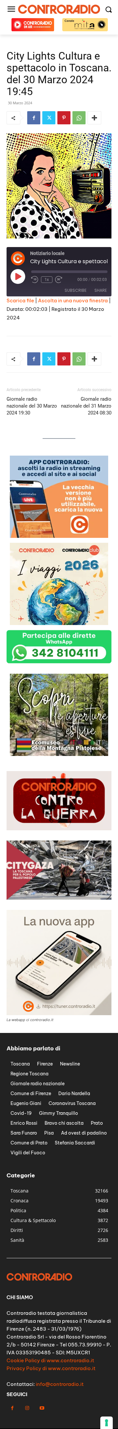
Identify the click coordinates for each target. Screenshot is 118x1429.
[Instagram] (27, 1408)
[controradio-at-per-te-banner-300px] (59, 623)
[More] (94, 117)
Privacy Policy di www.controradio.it (51, 1368)
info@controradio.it (60, 1384)
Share (100, 290)
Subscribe (76, 290)
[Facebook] (33, 117)
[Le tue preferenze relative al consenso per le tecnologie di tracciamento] (106, 1422)
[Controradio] (59, 9)
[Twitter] (48, 117)
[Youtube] (42, 1408)
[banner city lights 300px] (59, 754)
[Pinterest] (63, 117)
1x (47, 279)
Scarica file (20, 300)
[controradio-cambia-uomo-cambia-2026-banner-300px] (59, 536)
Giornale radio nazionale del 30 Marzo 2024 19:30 (32, 406)
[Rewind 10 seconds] (34, 279)
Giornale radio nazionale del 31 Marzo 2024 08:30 (86, 406)
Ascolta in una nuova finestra (73, 300)
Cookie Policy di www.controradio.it (50, 1360)
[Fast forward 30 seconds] (58, 279)
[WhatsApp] (79, 117)
